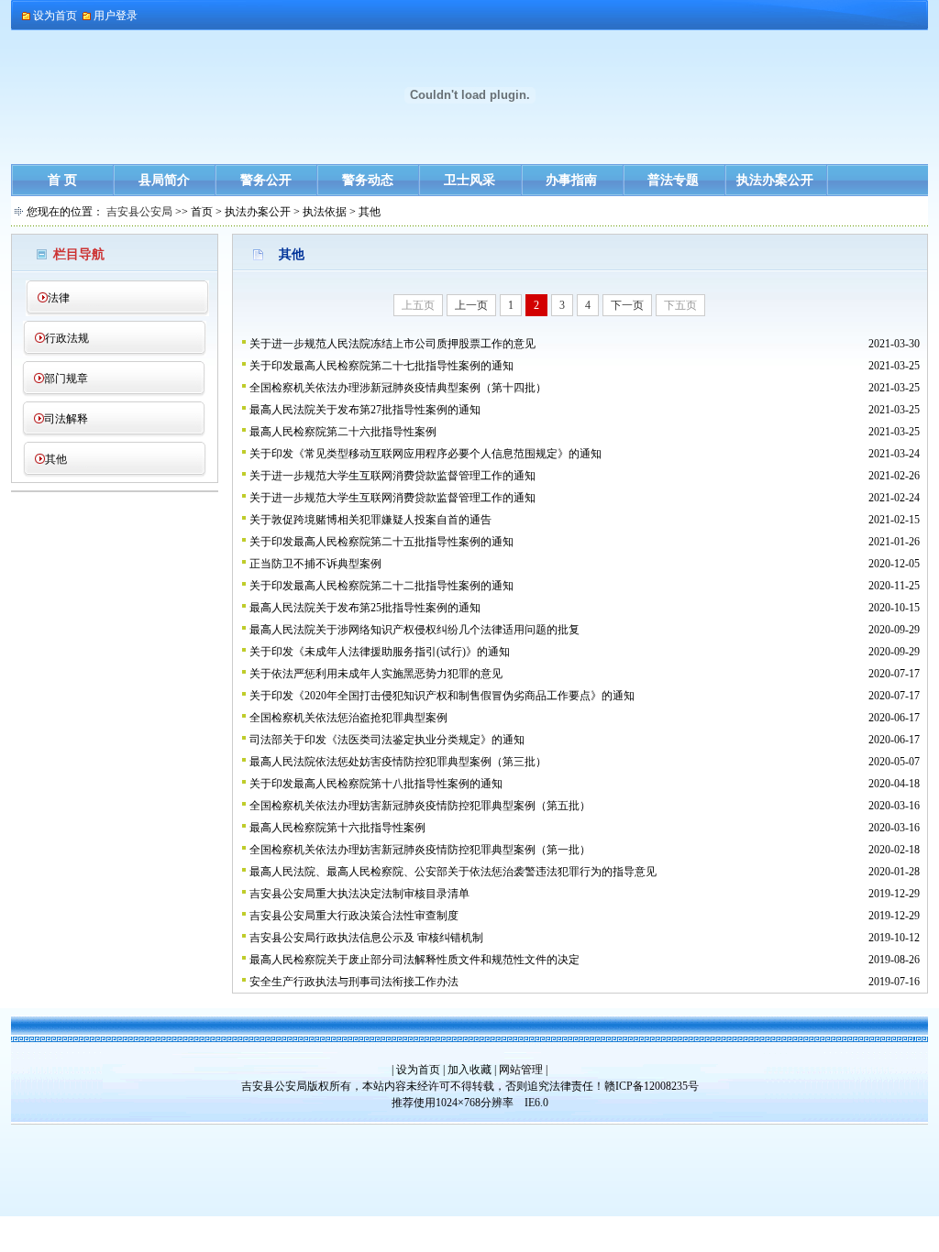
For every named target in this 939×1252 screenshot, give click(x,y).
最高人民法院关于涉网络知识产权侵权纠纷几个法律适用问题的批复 (414, 629)
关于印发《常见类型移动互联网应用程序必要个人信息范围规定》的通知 (425, 453)
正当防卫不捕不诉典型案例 (315, 563)
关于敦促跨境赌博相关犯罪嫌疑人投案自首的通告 (370, 519)
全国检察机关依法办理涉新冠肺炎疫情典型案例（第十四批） (398, 387)
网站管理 (521, 1069)
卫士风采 (469, 180)
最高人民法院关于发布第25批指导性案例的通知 (365, 607)
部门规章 (66, 378)
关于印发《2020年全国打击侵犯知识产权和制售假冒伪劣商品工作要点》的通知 (442, 695)
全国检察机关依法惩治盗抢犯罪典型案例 (348, 717)
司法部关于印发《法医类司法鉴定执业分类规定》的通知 (387, 739)
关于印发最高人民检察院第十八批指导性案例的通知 (376, 783)
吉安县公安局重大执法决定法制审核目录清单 (359, 893)
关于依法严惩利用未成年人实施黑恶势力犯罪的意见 (376, 673)
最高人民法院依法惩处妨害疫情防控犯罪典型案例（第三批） (398, 761)
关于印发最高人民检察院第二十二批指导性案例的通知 (381, 585)
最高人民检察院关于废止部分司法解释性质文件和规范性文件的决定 (414, 959)
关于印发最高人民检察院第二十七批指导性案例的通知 (381, 365)
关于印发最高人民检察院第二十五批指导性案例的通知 (381, 541)
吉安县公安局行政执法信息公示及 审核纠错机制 (366, 937)
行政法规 (67, 338)
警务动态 (367, 180)
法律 (59, 297)
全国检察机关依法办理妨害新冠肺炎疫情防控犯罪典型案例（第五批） (420, 805)
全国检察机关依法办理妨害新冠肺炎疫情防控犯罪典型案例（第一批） (420, 849)
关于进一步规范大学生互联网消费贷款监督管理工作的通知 (392, 475)
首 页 (62, 180)
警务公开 (266, 180)
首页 (202, 211)
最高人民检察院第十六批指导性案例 (337, 827)
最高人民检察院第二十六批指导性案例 (342, 431)
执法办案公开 (774, 180)
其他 (56, 459)
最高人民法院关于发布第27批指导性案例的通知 (365, 409)
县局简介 (164, 180)
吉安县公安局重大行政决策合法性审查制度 (353, 915)
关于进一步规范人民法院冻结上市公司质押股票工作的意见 (392, 343)
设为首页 (418, 1069)
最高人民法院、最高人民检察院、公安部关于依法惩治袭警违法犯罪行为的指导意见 (453, 871)
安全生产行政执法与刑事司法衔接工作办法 (353, 981)
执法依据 (325, 211)
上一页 (471, 305)
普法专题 (673, 180)
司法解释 (66, 418)
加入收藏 (469, 1069)
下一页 (627, 305)
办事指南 (571, 180)
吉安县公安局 (139, 211)
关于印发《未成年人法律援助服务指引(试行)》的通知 (379, 651)
